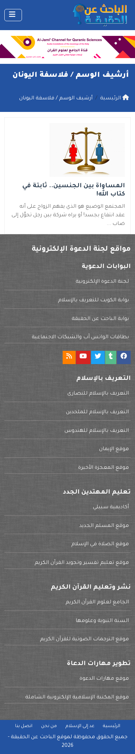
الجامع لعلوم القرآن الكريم (97, 602)
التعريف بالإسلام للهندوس (96, 431)
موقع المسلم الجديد (104, 526)
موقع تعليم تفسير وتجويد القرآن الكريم (82, 563)
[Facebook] (124, 357)
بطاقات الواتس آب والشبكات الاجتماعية (80, 337)
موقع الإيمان (114, 449)
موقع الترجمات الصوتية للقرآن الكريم (84, 639)
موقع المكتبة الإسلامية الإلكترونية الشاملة (77, 698)
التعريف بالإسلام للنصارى (98, 394)
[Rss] (69, 357)
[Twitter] (98, 357)
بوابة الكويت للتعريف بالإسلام (93, 300)
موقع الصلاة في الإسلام (100, 544)
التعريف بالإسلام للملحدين (97, 412)
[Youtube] (83, 357)
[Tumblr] (110, 357)
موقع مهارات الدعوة (104, 679)
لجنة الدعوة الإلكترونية (102, 282)
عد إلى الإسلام (80, 726)
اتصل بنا (23, 726)
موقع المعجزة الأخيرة (103, 468)
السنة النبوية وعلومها (102, 621)
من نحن (49, 726)
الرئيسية (111, 726)
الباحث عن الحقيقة (33, 737)
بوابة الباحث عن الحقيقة (100, 319)
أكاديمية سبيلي (111, 507)
